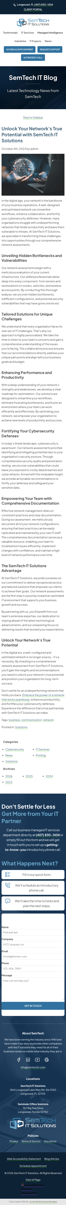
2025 (29, 776)
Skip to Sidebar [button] (33, 117)
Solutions (21, 727)
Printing (41, 755)
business (14, 720)
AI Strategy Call (33, 57)
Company (7, 939)
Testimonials (10, 32)
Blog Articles (51, 1158)
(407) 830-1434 (43, 4)
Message (7, 975)
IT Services (27, 32)
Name (5, 927)
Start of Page (33, 1179)
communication (31, 720)
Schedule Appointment (19, 49)
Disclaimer (50, 1141)
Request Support (50, 49)
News (48, 41)
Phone (5, 963)
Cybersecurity (14, 749)
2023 (8, 782)
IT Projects (35, 41)
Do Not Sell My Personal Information (43, 1202)
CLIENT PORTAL (33, 9)
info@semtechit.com (33, 1067)
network (48, 720)
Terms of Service (31, 1141)
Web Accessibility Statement (24, 1158)
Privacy (14, 1141)
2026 (8, 776)
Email (5, 951)
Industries (20, 41)
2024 (49, 776)
